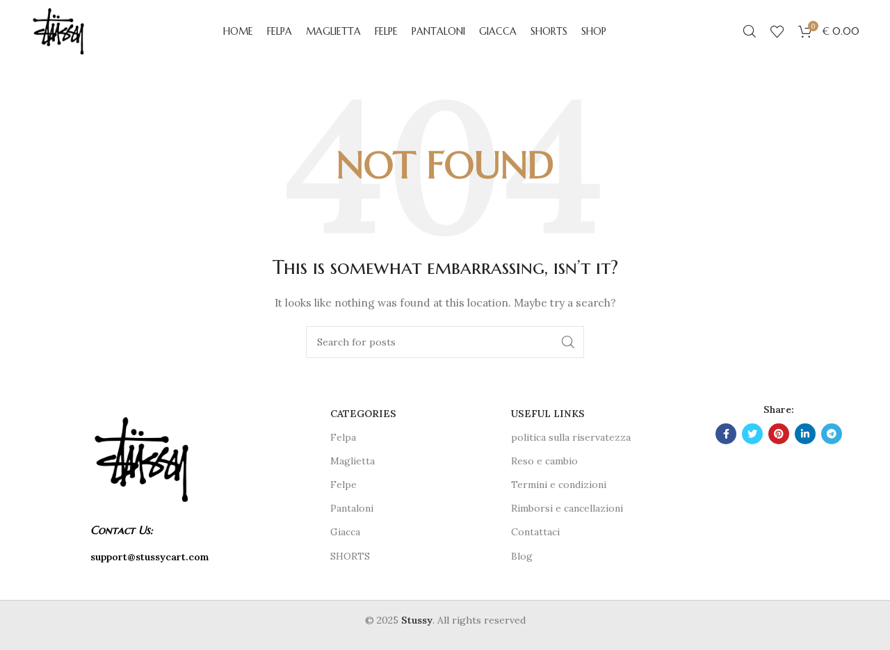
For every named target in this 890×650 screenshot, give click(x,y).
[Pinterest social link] (778, 433)
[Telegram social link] (831, 433)
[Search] (749, 31)
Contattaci (535, 532)
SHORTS (350, 556)
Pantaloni (351, 508)
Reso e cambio (544, 461)
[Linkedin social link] (805, 433)
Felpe (343, 484)
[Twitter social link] (752, 433)
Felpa (343, 437)
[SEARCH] (568, 342)
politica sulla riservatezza (571, 437)
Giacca (345, 532)
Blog (522, 556)
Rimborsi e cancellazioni (567, 508)
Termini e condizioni (558, 484)
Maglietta (352, 461)
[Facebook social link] (725, 433)
